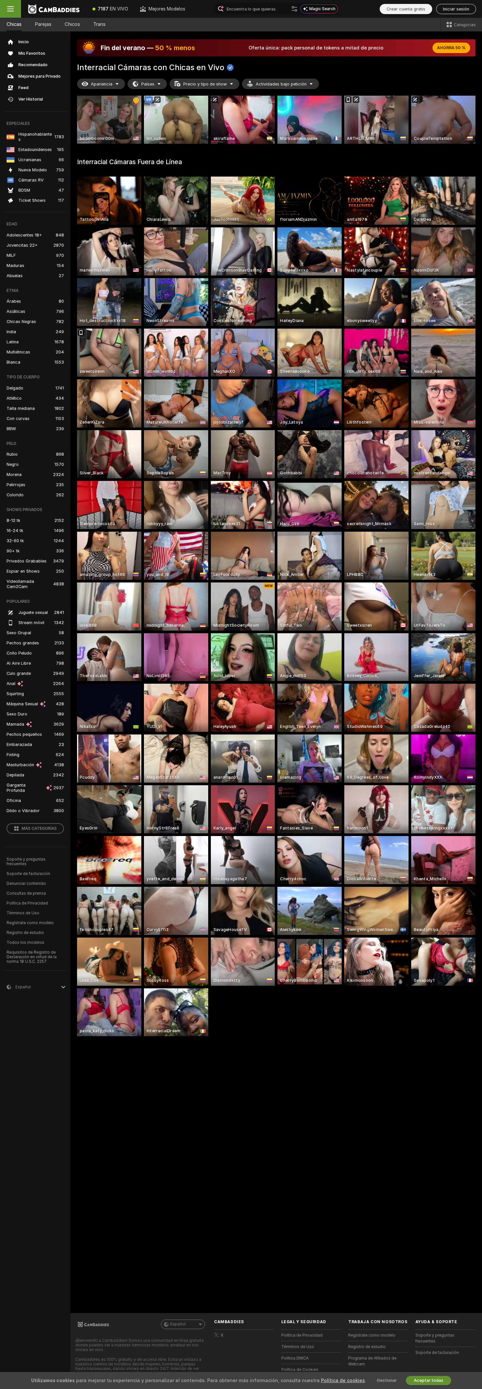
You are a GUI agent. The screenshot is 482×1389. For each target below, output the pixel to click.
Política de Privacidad (27, 903)
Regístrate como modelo (30, 923)
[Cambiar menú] (10, 9)
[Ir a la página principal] (54, 9)
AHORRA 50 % (451, 48)
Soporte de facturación (28, 873)
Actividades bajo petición (281, 84)
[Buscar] (294, 8)
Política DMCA (295, 1358)
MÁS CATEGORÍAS (39, 828)
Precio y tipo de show (205, 84)
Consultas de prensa (26, 893)
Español (178, 1324)
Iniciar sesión (456, 9)
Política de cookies (343, 1380)
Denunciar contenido (26, 883)
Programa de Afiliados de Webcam (372, 1361)
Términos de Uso (23, 913)
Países (147, 84)
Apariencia (101, 84)
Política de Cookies (299, 1369)
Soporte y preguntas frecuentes (26, 861)
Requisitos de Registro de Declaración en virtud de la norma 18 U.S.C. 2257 (32, 957)
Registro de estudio (25, 932)
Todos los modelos (25, 942)
